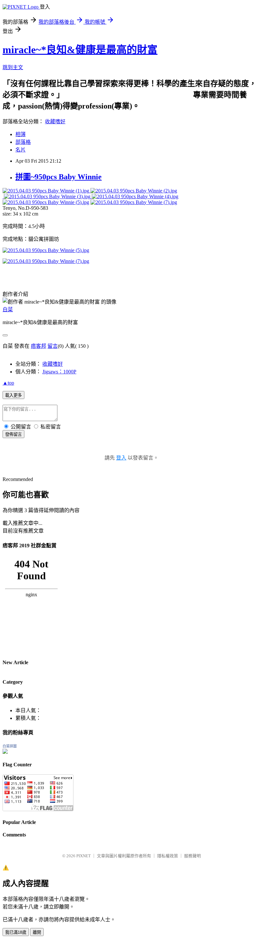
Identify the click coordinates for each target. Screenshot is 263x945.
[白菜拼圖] (5, 752)
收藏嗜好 (55, 121)
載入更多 (13, 395)
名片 (20, 149)
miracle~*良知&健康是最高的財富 (80, 49)
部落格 (23, 142)
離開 (37, 932)
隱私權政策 (167, 855)
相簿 (20, 134)
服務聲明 (192, 855)
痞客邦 (38, 346)
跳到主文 (13, 67)
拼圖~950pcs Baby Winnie (58, 177)
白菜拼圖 (10, 746)
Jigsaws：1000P (59, 371)
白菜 (8, 309)
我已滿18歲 (15, 932)
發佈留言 (13, 434)
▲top (8, 383)
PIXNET (83, 855)
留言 (52, 346)
